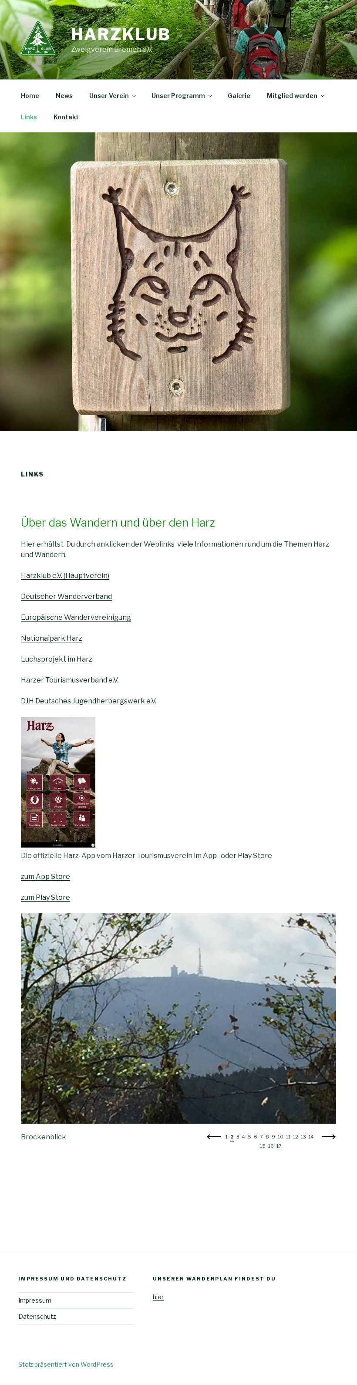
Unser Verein (109, 95)
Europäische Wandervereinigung (76, 617)
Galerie (239, 95)
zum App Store (45, 876)
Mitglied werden (292, 95)
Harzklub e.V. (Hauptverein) (65, 575)
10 (280, 1137)
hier (158, 1297)
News (64, 95)
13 (303, 1137)
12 (295, 1137)
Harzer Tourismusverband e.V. (69, 680)
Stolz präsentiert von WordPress (66, 1364)
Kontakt (66, 117)
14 (311, 1137)
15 (263, 1146)
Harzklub (121, 34)
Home (30, 95)
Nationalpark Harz (51, 638)
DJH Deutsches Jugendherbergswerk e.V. (88, 701)
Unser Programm (178, 95)
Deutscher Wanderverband (66, 596)
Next (328, 1139)
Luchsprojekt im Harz (56, 659)
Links (29, 117)
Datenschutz (37, 1316)
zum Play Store (45, 897)
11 (288, 1137)
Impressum (34, 1300)
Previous (213, 1139)
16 (271, 1146)
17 (279, 1146)
